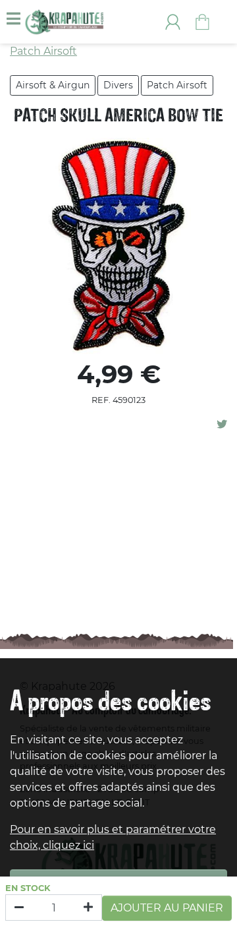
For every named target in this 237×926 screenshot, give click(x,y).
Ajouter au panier (167, 908)
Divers (118, 85)
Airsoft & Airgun (53, 85)
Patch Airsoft (177, 85)
